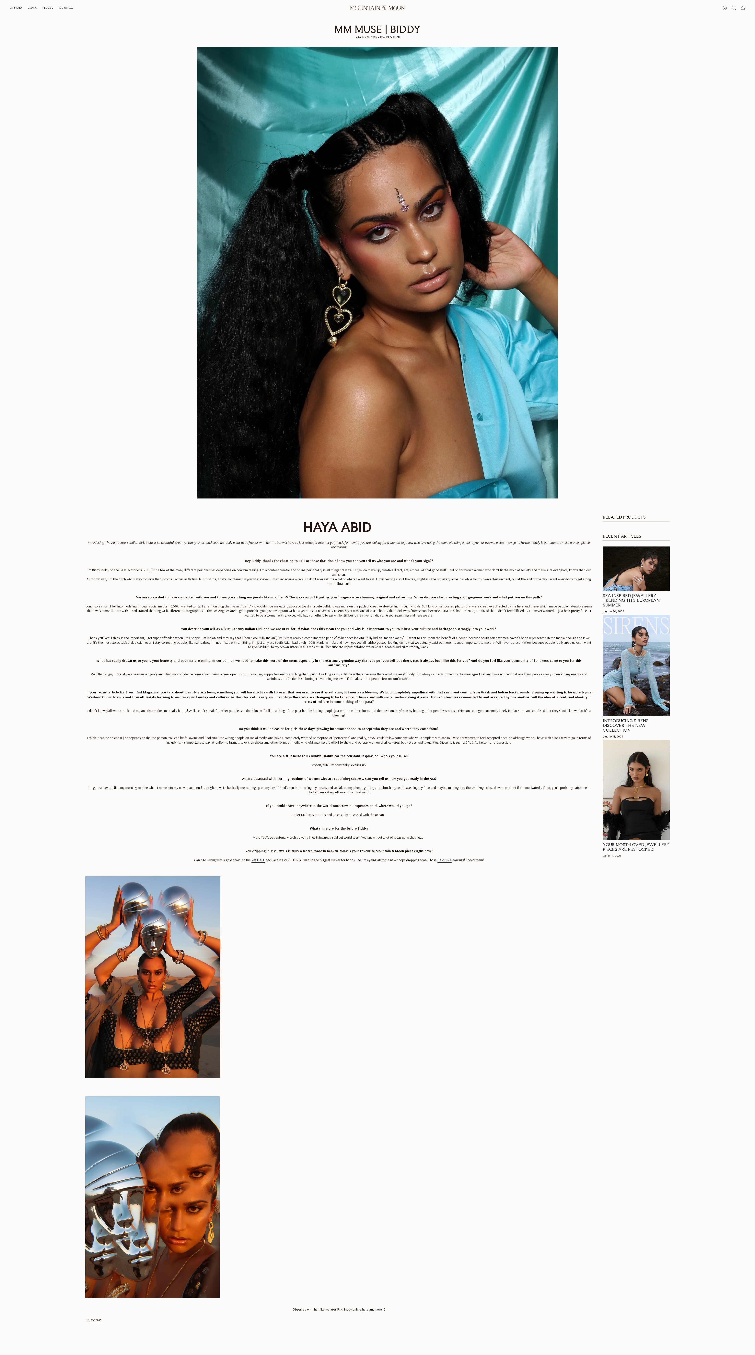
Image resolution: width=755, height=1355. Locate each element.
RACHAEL (258, 860)
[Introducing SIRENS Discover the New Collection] (636, 665)
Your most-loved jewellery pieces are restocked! (636, 847)
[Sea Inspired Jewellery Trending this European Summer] (636, 568)
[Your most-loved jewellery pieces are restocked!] (636, 790)
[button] (16, 8)
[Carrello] (742, 8)
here (365, 1309)
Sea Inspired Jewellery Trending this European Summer (631, 600)
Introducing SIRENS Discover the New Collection (625, 725)
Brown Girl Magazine (142, 692)
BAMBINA (444, 860)
